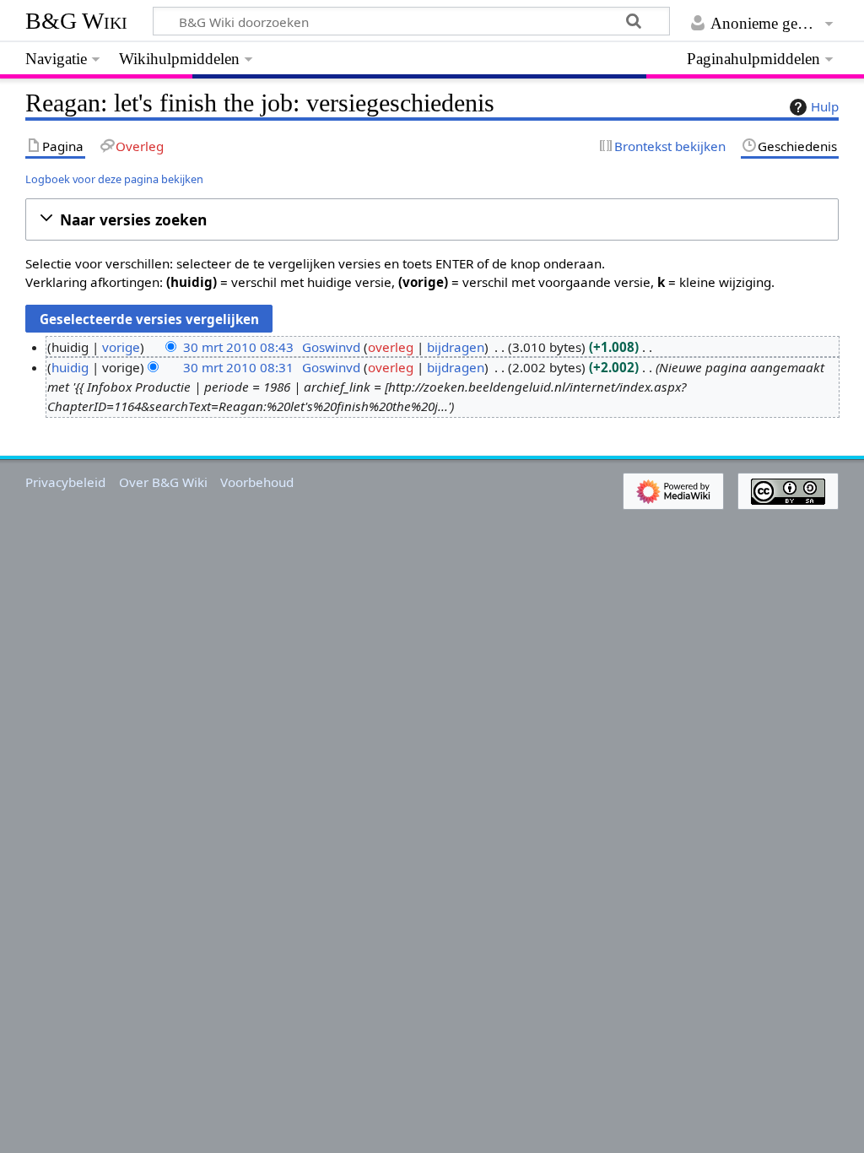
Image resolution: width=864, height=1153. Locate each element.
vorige (121, 346)
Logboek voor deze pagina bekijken (114, 179)
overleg (390, 346)
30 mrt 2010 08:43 (238, 346)
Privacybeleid (65, 482)
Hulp (825, 106)
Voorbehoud (257, 482)
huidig (70, 367)
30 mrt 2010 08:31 (238, 367)
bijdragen (455, 346)
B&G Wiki (76, 21)
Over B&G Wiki (163, 482)
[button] (432, 220)
